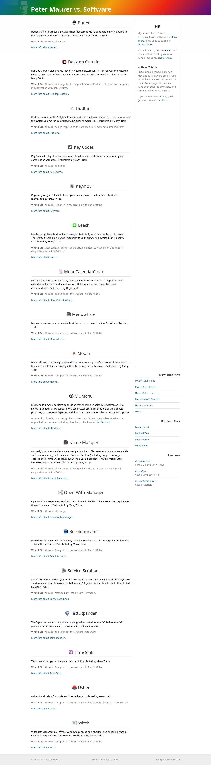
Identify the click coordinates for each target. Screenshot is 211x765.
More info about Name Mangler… (49, 478)
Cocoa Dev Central (145, 481)
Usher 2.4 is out (143, 405)
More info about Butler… (44, 47)
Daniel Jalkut (142, 427)
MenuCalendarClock (83, 271)
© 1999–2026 (38, 759)
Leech (84, 225)
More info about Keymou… (45, 210)
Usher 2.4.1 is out (144, 393)
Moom (83, 353)
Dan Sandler (102, 422)
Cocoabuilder (142, 461)
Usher (84, 687)
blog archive (164, 57)
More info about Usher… (44, 708)
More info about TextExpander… (48, 637)
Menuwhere (83, 314)
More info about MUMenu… (46, 428)
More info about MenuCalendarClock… (52, 300)
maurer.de (167, 759)
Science (108, 759)
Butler (84, 23)
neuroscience (145, 44)
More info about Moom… (45, 381)
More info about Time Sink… (46, 673)
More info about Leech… (44, 257)
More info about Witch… (44, 747)
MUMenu (84, 396)
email (168, 50)
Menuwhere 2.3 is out (147, 399)
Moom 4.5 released (145, 387)
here (164, 100)
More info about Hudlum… (45, 132)
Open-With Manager (84, 492)
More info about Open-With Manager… (52, 517)
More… (139, 411)
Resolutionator (83, 531)
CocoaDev (140, 471)
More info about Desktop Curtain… (50, 93)
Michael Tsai (142, 433)
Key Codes (84, 147)
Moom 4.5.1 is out (145, 380)
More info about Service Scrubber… (50, 598)
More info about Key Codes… (47, 171)
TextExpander (84, 613)
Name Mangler (83, 442)
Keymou (84, 186)
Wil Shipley (141, 445)
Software (97, 759)
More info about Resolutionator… (49, 556)
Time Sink (83, 652)
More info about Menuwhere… (48, 339)
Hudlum (84, 108)
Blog (116, 759)
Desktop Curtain (84, 62)
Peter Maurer (51, 9)
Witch (83, 723)
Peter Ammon (142, 439)
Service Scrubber (84, 570)
